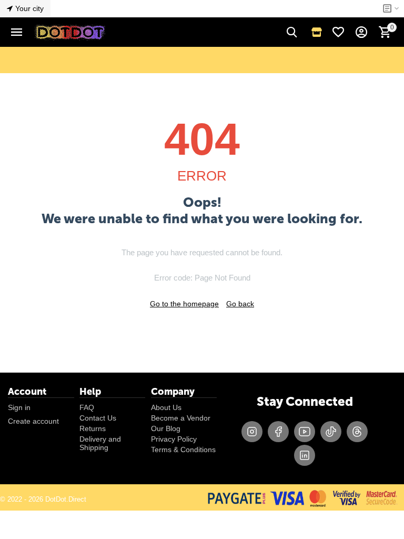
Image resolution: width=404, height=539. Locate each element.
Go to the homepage (184, 304)
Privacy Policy (174, 439)
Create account (33, 421)
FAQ (86, 407)
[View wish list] (338, 32)
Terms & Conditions (183, 449)
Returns (92, 428)
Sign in (19, 407)
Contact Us (97, 418)
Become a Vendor (180, 418)
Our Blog (165, 428)
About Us (166, 407)
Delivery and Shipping (100, 443)
